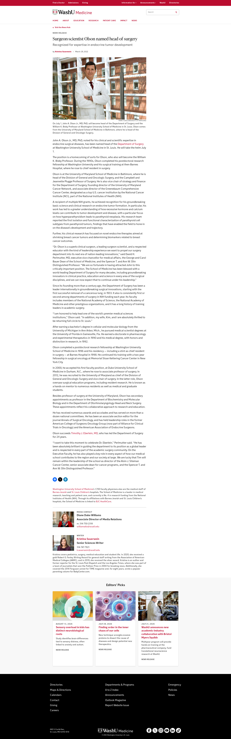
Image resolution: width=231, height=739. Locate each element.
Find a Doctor (59, 3)
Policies (172, 690)
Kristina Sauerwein (63, 52)
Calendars (55, 695)
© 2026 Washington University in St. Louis (115, 735)
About (66, 21)
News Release (60, 33)
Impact (123, 21)
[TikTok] (178, 730)
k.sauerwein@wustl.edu (88, 550)
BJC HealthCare (103, 502)
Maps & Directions (60, 690)
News (134, 21)
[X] (154, 730)
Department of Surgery (131, 144)
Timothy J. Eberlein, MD (84, 433)
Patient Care (109, 21)
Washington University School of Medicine (73, 489)
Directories (174, 3)
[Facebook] (149, 730)
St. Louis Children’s (80, 492)
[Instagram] (160, 730)
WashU (162, 3)
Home (55, 21)
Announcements (147, 3)
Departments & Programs (119, 685)
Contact (54, 700)
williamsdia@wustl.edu (88, 527)
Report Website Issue (117, 705)
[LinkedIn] (172, 730)
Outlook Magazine (115, 700)
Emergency (174, 685)
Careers (54, 710)
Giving (85, 3)
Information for (129, 3)
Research (94, 21)
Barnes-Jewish (60, 492)
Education (79, 21)
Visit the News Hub (62, 27)
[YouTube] (166, 730)
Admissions (73, 3)
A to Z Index (111, 690)
